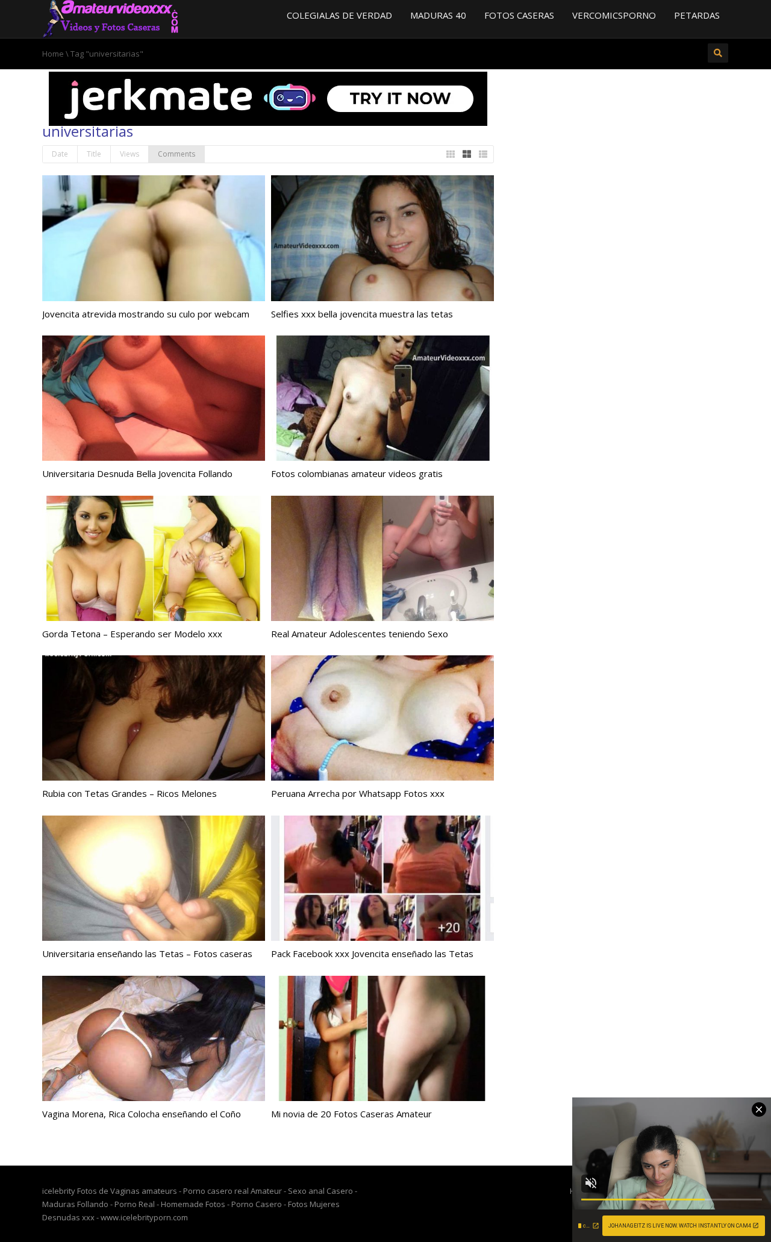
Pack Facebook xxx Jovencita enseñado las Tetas (372, 953)
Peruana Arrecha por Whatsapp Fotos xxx (358, 793)
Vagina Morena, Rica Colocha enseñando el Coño (141, 1114)
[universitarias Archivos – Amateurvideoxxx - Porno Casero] (110, 18)
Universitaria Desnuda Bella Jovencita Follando (137, 473)
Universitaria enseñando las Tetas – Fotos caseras (147, 953)
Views (129, 154)
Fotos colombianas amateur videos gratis (357, 473)
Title (94, 154)
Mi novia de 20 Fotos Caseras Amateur (351, 1114)
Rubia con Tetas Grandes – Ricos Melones (129, 793)
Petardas (697, 15)
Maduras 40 (438, 15)
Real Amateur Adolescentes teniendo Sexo (359, 634)
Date (60, 154)
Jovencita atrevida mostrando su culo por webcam (145, 314)
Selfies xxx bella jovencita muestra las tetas (362, 314)
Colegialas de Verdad (339, 15)
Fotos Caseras (519, 15)
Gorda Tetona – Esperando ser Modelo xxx (132, 634)
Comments (176, 154)
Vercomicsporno (614, 15)
